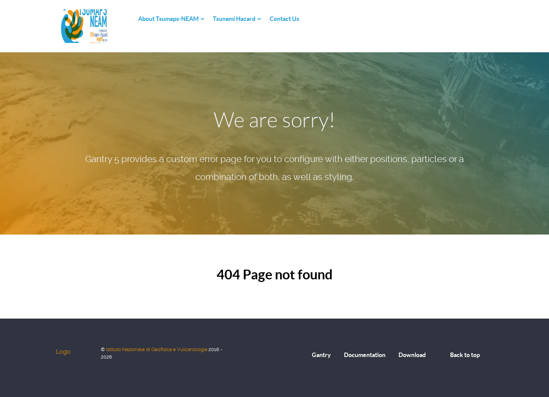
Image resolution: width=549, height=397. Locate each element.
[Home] (130, 19)
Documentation (364, 354)
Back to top (465, 354)
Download (412, 354)
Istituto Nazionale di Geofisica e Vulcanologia (157, 349)
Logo (63, 351)
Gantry (321, 354)
